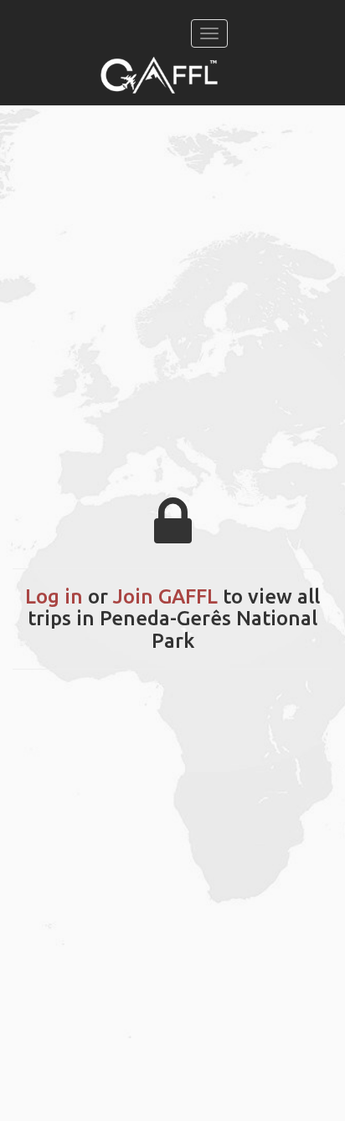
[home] (159, 75)
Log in (54, 596)
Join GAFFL (165, 596)
